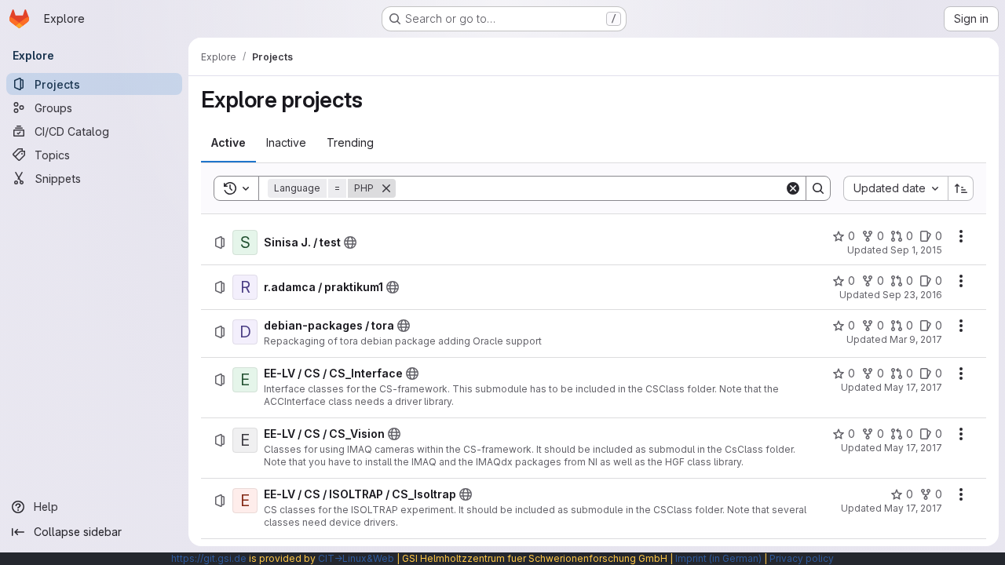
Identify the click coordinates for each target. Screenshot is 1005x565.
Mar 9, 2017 (916, 339)
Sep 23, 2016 (912, 295)
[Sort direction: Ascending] (961, 188)
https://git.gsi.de (209, 558)
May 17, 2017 (913, 387)
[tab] (228, 142)
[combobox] (895, 188)
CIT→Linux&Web (356, 558)
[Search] (818, 188)
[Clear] (793, 188)
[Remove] (386, 188)
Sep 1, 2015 (916, 250)
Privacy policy (801, 558)
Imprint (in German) (718, 558)
